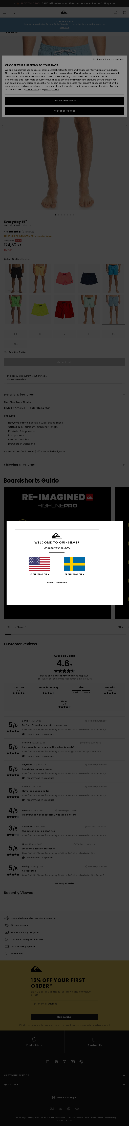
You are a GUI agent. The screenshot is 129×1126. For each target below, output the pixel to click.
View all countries (57, 582)
